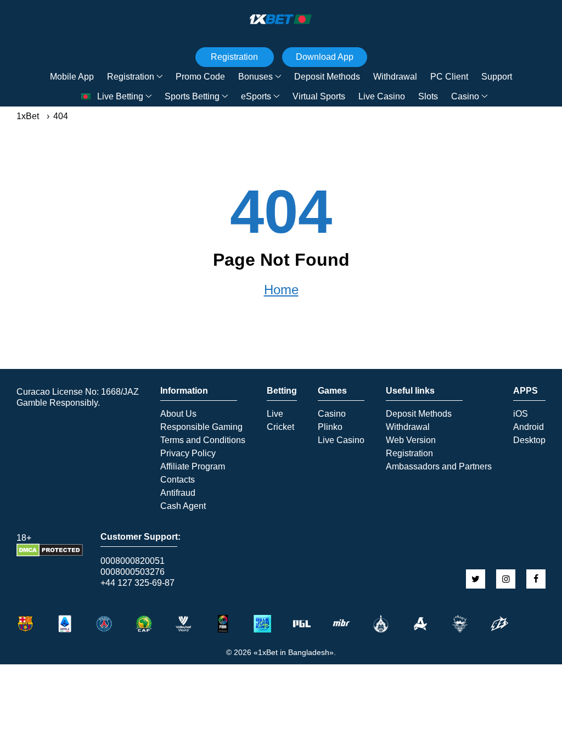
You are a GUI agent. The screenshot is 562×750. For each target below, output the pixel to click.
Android (528, 427)
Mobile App (72, 76)
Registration (130, 76)
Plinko (330, 427)
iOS (520, 414)
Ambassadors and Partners (439, 466)
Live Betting (120, 96)
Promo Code (200, 76)
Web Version (411, 440)
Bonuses (255, 76)
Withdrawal (395, 76)
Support (496, 76)
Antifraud (177, 493)
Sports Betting (192, 96)
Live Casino (381, 96)
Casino (465, 96)
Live (275, 414)
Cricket (280, 427)
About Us (178, 414)
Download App (324, 56)
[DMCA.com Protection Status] (49, 553)
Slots (428, 96)
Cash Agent (183, 506)
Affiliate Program (192, 466)
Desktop (529, 440)
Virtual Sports (319, 96)
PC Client (449, 76)
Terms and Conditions (202, 440)
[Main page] (281, 19)
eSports (256, 96)
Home (281, 289)
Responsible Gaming (201, 427)
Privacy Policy (188, 453)
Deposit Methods (327, 76)
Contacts (177, 479)
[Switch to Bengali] (86, 96)
